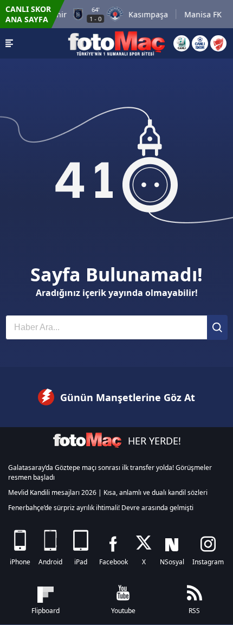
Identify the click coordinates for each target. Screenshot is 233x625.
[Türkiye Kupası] (218, 43)
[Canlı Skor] (200, 43)
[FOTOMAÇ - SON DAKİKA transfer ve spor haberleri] (116, 43)
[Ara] (217, 327)
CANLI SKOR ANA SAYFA (28, 14)
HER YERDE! (154, 440)
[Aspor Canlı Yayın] (181, 43)
